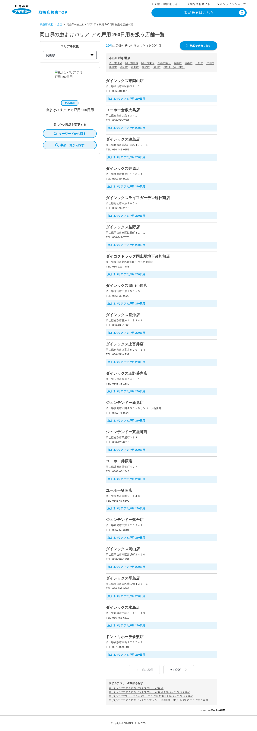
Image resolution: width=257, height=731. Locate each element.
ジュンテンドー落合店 (125, 520)
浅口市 (156, 67)
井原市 (113, 67)
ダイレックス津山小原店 (126, 285)
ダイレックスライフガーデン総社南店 (138, 198)
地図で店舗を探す (200, 45)
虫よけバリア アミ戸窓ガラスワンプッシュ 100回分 (139, 700)
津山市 (188, 63)
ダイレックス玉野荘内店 (126, 373)
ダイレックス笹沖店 (123, 315)
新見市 (135, 67)
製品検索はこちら (199, 12)
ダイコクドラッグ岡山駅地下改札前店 (138, 256)
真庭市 (146, 67)
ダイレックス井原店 (123, 168)
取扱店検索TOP (53, 12)
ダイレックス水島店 (123, 607)
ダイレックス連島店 (123, 139)
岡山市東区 (147, 63)
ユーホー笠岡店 (119, 490)
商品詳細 (70, 102)
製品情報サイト (200, 4)
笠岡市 (210, 63)
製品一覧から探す (72, 145)
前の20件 (147, 669)
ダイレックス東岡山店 (125, 81)
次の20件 (176, 669)
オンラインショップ (233, 4)
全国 (59, 24)
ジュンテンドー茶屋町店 (126, 432)
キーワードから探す (72, 133)
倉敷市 (178, 63)
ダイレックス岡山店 (123, 549)
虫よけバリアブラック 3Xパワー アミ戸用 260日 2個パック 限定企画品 (151, 696)
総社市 (124, 67)
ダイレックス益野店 (123, 227)
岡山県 (50, 55)
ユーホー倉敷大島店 (123, 110)
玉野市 (199, 63)
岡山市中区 (131, 63)
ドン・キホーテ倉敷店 (125, 637)
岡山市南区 (164, 63)
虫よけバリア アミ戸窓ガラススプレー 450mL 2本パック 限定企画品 (149, 692)
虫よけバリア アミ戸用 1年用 (190, 700)
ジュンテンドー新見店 (125, 402)
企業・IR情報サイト (167, 4)
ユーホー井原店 (119, 461)
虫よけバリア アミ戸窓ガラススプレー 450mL (136, 688)
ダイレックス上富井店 (125, 344)
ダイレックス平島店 (123, 578)
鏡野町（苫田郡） (174, 67)
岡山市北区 (115, 63)
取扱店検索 (46, 24)
